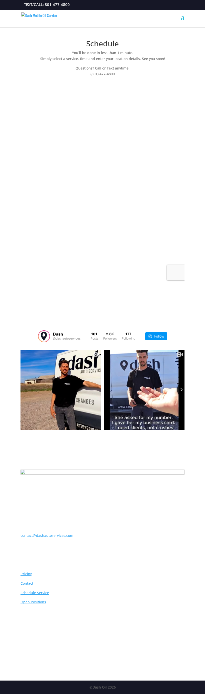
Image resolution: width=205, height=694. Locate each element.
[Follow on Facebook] (108, 655)
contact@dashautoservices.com (46, 535)
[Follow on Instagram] (98, 655)
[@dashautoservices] (44, 336)
